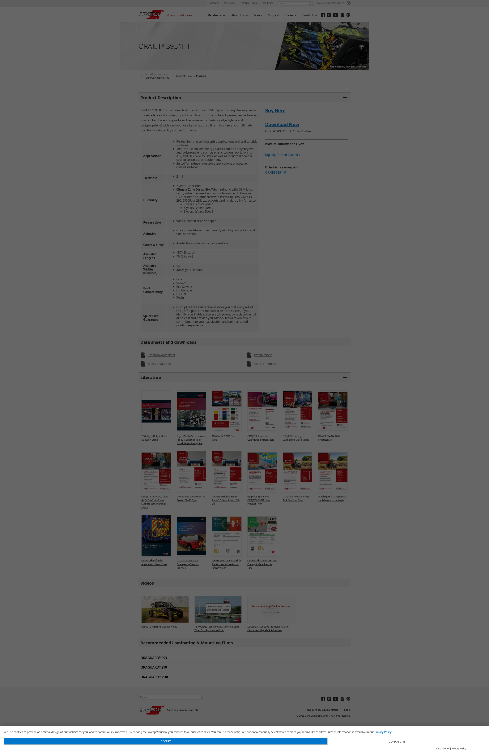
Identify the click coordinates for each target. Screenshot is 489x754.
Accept (166, 741)
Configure (397, 741)
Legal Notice (442, 748)
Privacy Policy (383, 732)
